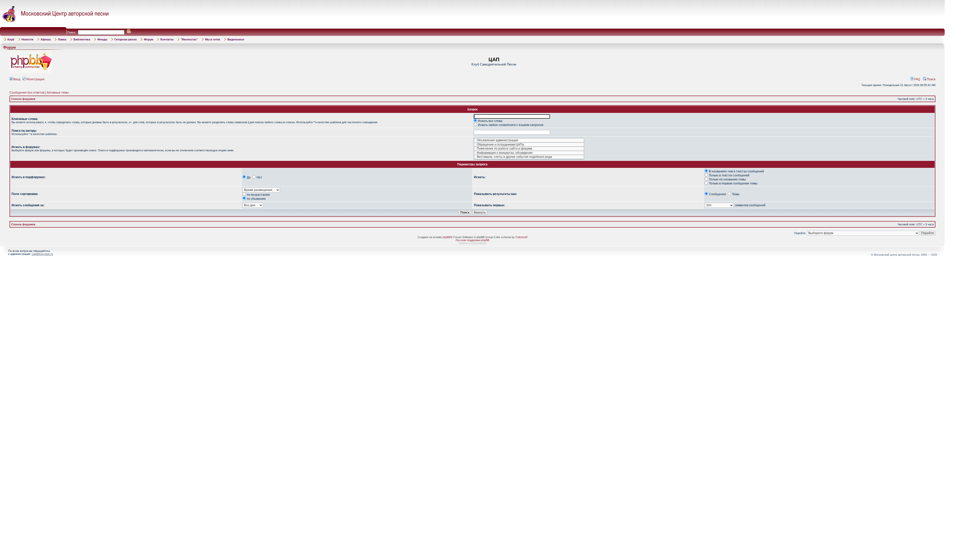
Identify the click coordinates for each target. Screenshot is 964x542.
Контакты (166, 39)
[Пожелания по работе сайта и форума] (529, 149)
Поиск (930, 79)
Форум (148, 39)
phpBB (447, 237)
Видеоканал (235, 39)
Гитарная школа (125, 39)
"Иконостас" (189, 39)
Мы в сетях (212, 39)
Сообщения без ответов (27, 92)
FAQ (917, 79)
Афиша (46, 39)
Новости (27, 39)
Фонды (102, 39)
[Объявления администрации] (529, 140)
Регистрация (35, 79)
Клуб (11, 39)
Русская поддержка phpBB (472, 240)
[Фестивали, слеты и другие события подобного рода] (529, 157)
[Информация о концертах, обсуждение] (529, 153)
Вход (16, 79)
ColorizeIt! (521, 237)
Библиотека (82, 39)
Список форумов (23, 98)
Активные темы (58, 92)
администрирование (473, 243)
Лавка (62, 39)
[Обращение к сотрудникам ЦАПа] (529, 145)
